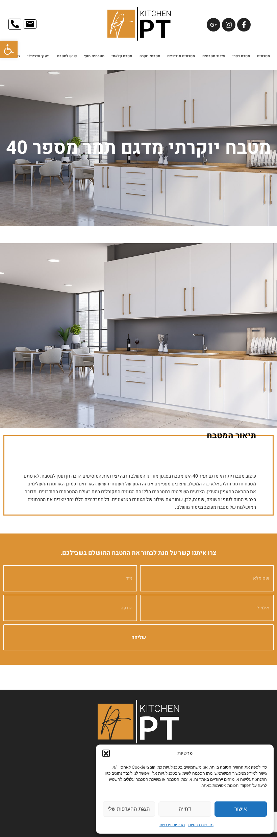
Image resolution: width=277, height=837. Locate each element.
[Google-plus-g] (213, 25)
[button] (9, 49)
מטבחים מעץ (94, 56)
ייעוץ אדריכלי (38, 56)
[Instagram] (228, 25)
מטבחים (263, 56)
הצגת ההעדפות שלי (129, 808)
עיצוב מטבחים (213, 56)
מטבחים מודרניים (181, 56)
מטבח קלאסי (121, 56)
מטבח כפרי (241, 56)
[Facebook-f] (244, 25)
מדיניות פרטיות (200, 824)
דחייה (185, 808)
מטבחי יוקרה (150, 56)
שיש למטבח (67, 56)
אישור (240, 808)
